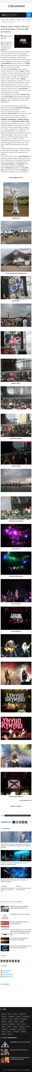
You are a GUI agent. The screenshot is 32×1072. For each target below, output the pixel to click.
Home (2, 19)
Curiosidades (26, 1016)
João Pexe (5, 972)
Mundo (9, 1026)
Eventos (19, 19)
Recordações (13, 1029)
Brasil (6, 19)
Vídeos (9, 1034)
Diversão (17, 1019)
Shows (3, 21)
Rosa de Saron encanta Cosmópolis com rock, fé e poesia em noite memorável (14, 863)
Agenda (4, 1014)
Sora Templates (12, 1070)
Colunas (4, 1016)
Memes (3, 1026)
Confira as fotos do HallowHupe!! (18, 1050)
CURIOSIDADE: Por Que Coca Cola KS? (20, 914)
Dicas (10, 1019)
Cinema (15, 1014)
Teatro (9, 1031)
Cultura (18, 1016)
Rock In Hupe (22, 1029)
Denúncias (4, 1019)
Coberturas (12, 19)
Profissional (5, 1029)
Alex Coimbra (6, 970)
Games (21, 1021)
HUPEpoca (12, 1024)
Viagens (4, 1034)
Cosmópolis (11, 1016)
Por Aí (27, 1026)
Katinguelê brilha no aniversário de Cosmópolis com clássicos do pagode (14, 880)
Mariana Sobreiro (7, 974)
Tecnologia (16, 1031)
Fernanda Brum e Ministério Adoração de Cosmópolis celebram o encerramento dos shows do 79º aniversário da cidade (16, 846)
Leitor (18, 1024)
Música (28, 19)
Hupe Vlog (4, 1024)
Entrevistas (24, 1019)
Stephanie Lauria (7, 976)
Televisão (23, 1031)
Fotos (23, 19)
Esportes (4, 1021)
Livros (23, 1024)
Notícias (21, 1026)
